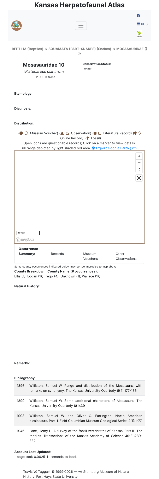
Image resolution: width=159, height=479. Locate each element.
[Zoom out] (139, 162)
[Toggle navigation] (81, 26)
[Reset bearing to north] (139, 169)
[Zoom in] (139, 156)
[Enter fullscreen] (139, 178)
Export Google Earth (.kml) (117, 148)
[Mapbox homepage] (25, 239)
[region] (79, 197)
